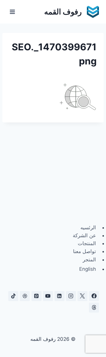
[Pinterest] (37, 296)
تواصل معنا (84, 251)
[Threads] (94, 308)
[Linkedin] (59, 296)
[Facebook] (94, 296)
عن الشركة (84, 235)
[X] (82, 296)
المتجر (89, 260)
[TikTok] (13, 296)
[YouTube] (48, 296)
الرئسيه (88, 227)
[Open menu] (12, 11)
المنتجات (87, 243)
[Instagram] (71, 296)
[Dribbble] (25, 296)
